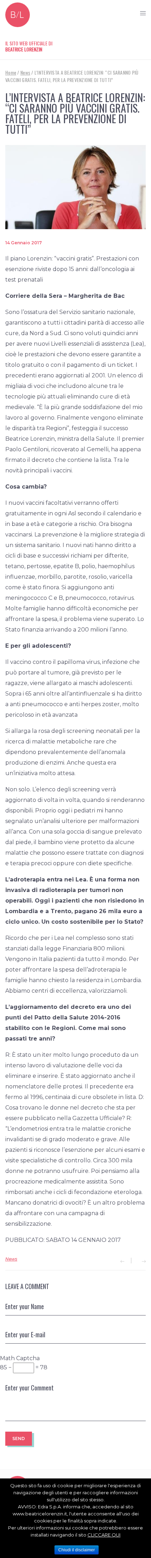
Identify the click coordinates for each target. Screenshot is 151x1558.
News (11, 1259)
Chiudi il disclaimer (76, 1549)
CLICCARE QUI (103, 1535)
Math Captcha (20, 1358)
